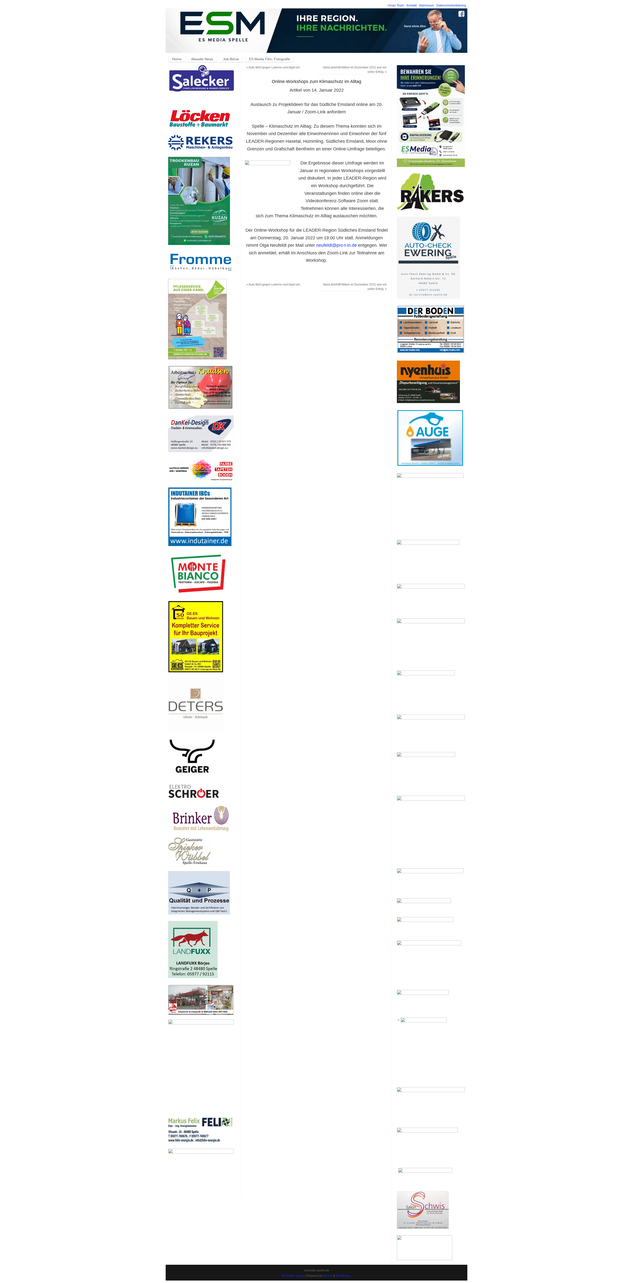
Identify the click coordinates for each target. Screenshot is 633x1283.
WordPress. (344, 1276)
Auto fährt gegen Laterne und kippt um (273, 67)
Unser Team (396, 5)
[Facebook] (461, 15)
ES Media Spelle (293, 1276)
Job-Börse (231, 59)
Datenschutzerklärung (451, 5)
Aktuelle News (202, 59)
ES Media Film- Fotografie (269, 59)
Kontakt (412, 5)
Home (176, 59)
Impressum (426, 5)
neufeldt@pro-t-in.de (336, 245)
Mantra (328, 1276)
